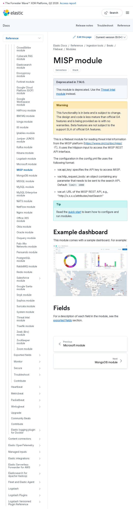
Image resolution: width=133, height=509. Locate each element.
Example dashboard (80, 231)
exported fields (62, 320)
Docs (6, 25)
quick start (74, 212)
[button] (61, 70)
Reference (123, 25)
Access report (68, 3)
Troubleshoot (105, 25)
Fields (61, 307)
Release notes (84, 25)
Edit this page (84, 37)
